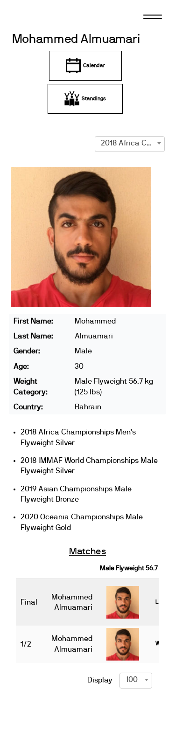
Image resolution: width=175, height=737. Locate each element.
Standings (94, 98)
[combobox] (129, 143)
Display (99, 680)
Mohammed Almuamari (76, 39)
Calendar (94, 65)
